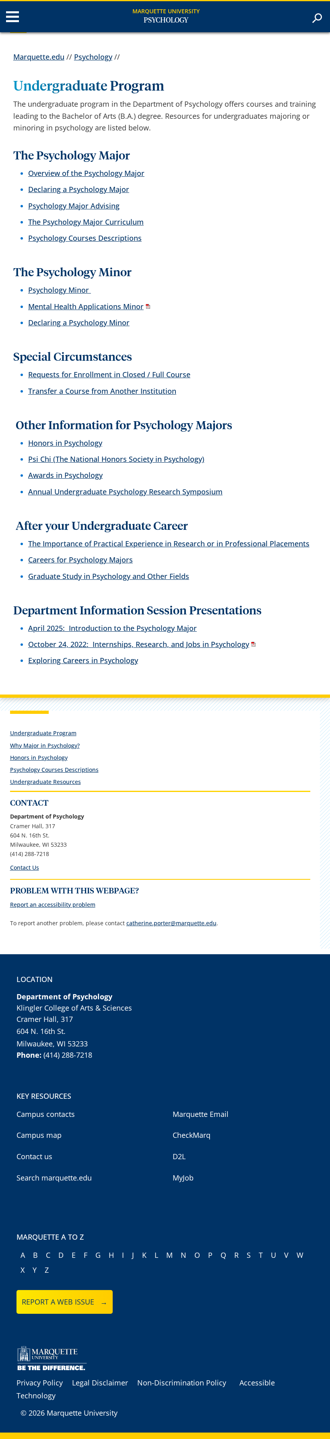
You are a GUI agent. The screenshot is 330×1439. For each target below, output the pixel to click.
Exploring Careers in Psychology (83, 660)
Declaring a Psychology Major (78, 189)
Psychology (166, 20)
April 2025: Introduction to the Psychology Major (112, 628)
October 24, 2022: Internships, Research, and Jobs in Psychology (138, 644)
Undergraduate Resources (45, 782)
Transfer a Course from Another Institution (102, 391)
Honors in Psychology (65, 443)
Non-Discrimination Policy (181, 1382)
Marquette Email (201, 1114)
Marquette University (166, 11)
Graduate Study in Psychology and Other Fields (108, 576)
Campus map (39, 1135)
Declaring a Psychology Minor (79, 322)
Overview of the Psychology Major (86, 173)
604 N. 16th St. (41, 1031)
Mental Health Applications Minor (86, 306)
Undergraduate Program (43, 733)
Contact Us (24, 867)
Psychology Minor (59, 290)
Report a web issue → (64, 1302)
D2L (179, 1156)
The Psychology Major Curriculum (86, 222)
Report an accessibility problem (52, 904)
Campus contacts (45, 1114)
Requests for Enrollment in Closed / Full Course (109, 374)
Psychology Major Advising (74, 206)
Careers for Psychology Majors (80, 559)
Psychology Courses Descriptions (85, 238)
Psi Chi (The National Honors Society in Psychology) (116, 459)
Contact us (34, 1156)
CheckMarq (191, 1135)
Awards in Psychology (65, 475)
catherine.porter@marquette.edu (171, 923)
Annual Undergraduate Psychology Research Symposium (125, 491)
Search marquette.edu (54, 1178)
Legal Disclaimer (100, 1382)
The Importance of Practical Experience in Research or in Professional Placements (168, 543)
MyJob (183, 1178)
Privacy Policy (39, 1382)
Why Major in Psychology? (45, 745)
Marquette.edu (38, 57)
